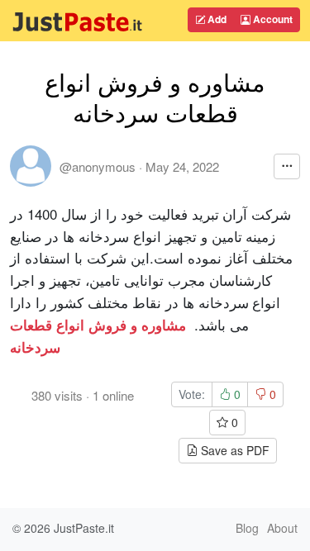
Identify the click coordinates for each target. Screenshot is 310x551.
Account (271, 19)
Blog (247, 528)
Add (216, 19)
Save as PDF (233, 450)
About (282, 528)
